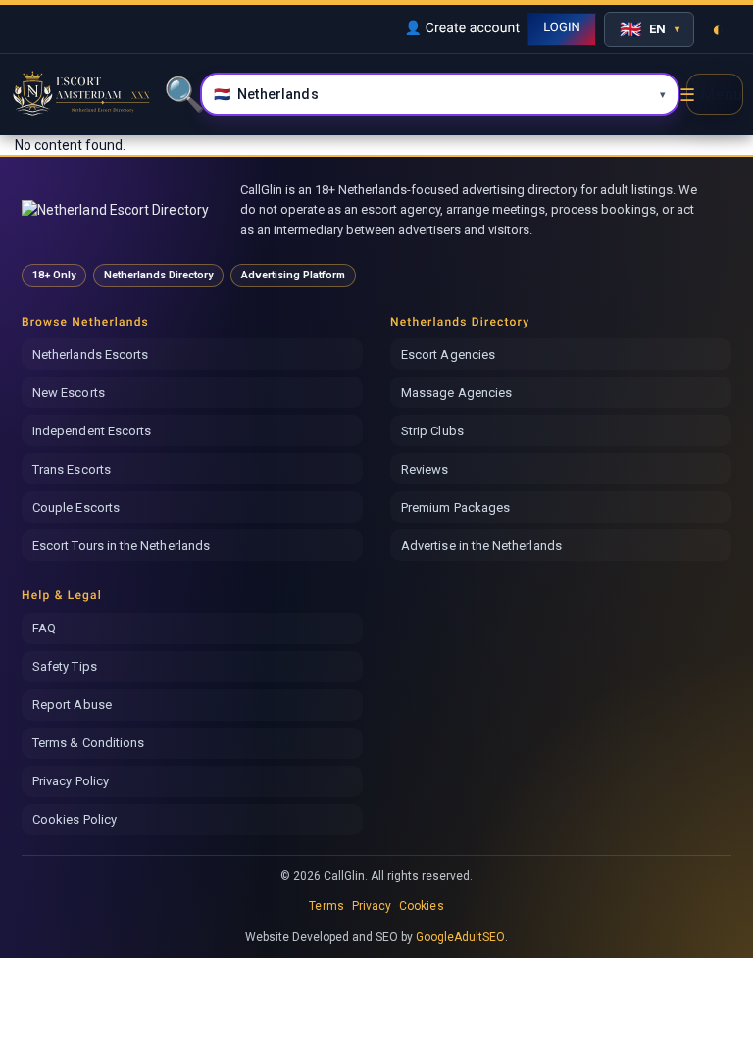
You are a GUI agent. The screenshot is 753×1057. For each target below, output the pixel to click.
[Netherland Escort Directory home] (122, 210)
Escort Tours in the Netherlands (121, 545)
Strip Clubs (432, 431)
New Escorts (68, 392)
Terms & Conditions (88, 742)
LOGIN (561, 28)
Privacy (371, 906)
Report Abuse (72, 704)
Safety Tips (64, 666)
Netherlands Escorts (90, 354)
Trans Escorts (71, 469)
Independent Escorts (91, 431)
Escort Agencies (448, 354)
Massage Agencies (456, 392)
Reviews (424, 469)
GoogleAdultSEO (461, 937)
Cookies (421, 906)
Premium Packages (455, 507)
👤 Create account (462, 28)
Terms (326, 906)
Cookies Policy (74, 819)
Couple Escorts (76, 507)
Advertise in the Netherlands (481, 545)
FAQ (44, 628)
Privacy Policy (70, 781)
